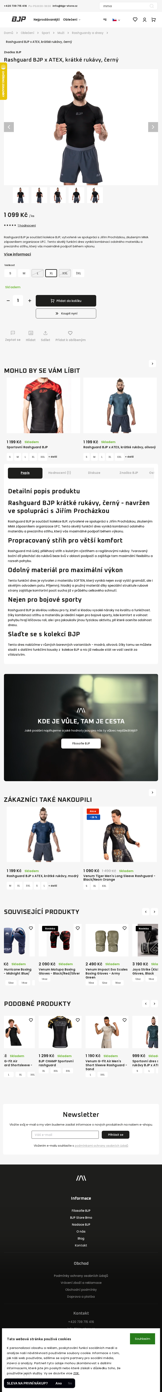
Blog (81, 1238)
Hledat (152, 6)
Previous (146, 912)
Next (155, 912)
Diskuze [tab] (94, 473)
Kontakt (81, 1245)
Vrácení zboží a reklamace (81, 1283)
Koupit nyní (69, 313)
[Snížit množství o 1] (8, 301)
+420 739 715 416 (81, 1322)
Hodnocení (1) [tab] (59, 473)
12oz (60, 982)
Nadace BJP (81, 1224)
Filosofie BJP (81, 743)
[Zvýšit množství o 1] (30, 301)
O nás (81, 1231)
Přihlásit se (115, 1135)
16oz (74, 982)
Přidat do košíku (69, 301)
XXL (42, 457)
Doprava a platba (81, 1297)
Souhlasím (142, 1339)
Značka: (12, 52)
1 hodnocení (27, 225)
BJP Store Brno (81, 1218)
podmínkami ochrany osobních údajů (101, 1146)
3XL (28, 885)
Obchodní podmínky (81, 1290)
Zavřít (144, 347)
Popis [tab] (25, 473)
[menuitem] (48, 20)
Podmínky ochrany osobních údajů (81, 1276)
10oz (47, 982)
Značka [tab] (129, 473)
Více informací (17, 254)
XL (33, 457)
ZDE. (76, 1373)
